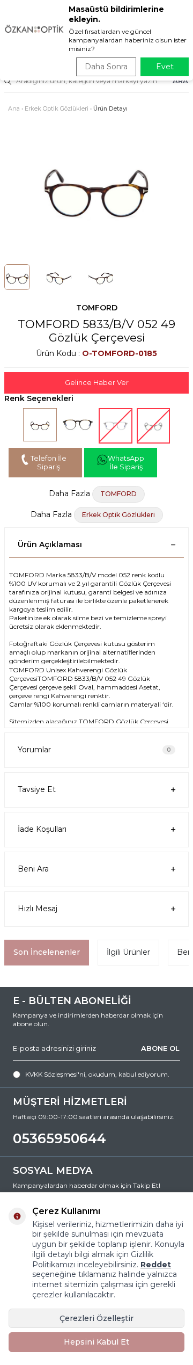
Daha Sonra (106, 66)
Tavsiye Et (37, 789)
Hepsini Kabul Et (96, 1342)
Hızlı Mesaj (37, 908)
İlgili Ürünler (128, 952)
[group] (96, 186)
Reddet (155, 1264)
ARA (180, 80)
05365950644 (59, 1138)
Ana (14, 108)
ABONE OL (160, 1048)
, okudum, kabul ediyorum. (97, 1074)
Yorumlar (94, 749)
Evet (165, 66)
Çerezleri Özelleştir (96, 1318)
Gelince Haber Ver (97, 382)
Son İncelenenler (46, 952)
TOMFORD (96, 308)
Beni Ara (33, 869)
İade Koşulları (42, 829)
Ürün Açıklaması (50, 544)
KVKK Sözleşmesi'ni (55, 1074)
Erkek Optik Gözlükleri (56, 108)
